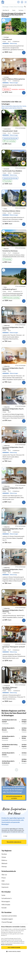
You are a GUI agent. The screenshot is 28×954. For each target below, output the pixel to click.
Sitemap (4, 866)
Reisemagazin (6, 901)
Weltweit (4, 863)
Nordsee (4, 854)
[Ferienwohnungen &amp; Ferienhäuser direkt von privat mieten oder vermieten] (2, 2)
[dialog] (14, 939)
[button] (26, 2)
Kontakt (4, 908)
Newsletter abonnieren (14, 842)
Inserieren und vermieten (9, 916)
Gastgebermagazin (7, 919)
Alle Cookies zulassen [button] (14, 947)
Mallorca (4, 860)
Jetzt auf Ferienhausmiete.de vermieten (14, 797)
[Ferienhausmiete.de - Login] (22, 2)
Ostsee (4, 857)
